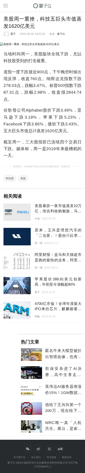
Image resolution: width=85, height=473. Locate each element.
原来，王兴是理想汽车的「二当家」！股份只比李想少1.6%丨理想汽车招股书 (58, 235)
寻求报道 (51, 457)
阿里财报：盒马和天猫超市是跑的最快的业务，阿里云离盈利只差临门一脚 (58, 259)
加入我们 (36, 457)
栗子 (13, 33)
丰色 (37, 218)
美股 (23, 178)
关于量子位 (20, 457)
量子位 (61, 33)
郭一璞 (38, 243)
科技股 (10, 178)
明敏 (37, 316)
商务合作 (66, 457)
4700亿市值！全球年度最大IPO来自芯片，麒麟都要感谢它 (58, 309)
